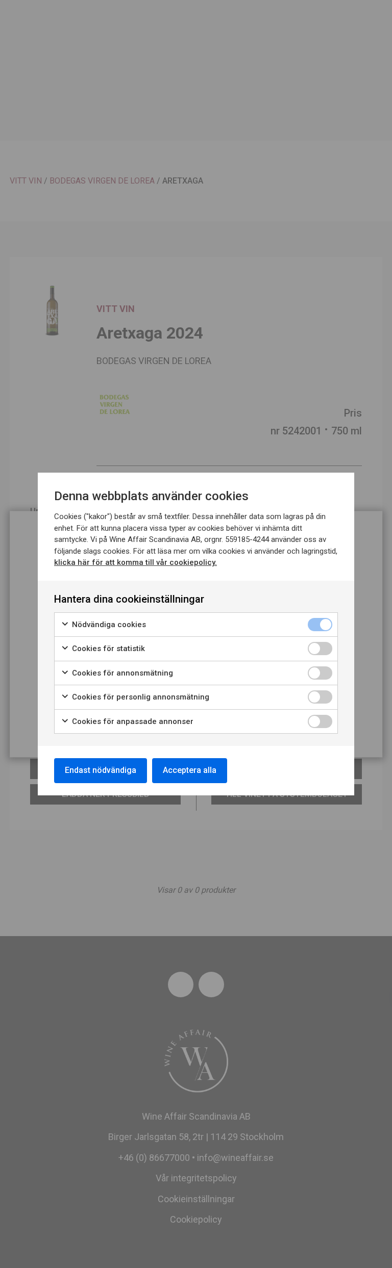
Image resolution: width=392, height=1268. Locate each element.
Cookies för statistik (107, 648)
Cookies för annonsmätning (121, 673)
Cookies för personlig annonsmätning (139, 697)
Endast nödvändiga (100, 770)
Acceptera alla (189, 770)
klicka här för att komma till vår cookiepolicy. (135, 562)
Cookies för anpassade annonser (131, 721)
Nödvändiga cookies (108, 624)
